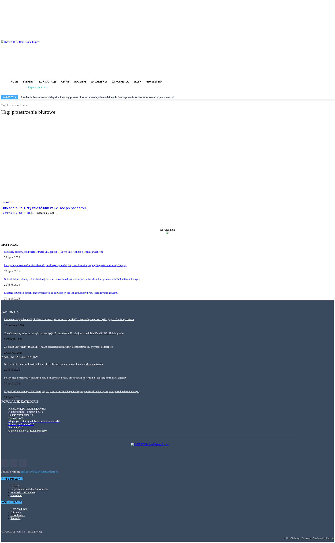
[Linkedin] (60, 89)
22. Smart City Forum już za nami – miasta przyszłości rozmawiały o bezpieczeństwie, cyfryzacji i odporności (58, 347)
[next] (333, 97)
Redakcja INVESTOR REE (17, 212)
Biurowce (6, 202)
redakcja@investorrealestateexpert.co (39, 471)
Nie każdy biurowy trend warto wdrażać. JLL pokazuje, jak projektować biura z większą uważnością (53, 251)
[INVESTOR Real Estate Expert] (167, 56)
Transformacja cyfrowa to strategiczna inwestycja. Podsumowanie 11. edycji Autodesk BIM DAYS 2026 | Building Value (64, 333)
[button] (87, 89)
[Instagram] (54, 89)
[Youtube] (71, 89)
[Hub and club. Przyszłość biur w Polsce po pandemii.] (86, 161)
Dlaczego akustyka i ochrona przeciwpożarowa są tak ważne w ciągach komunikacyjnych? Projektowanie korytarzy (61, 292)
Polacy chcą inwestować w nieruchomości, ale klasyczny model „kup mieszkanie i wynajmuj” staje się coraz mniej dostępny (65, 265)
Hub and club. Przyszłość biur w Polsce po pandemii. (44, 208)
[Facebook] (48, 89)
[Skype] (65, 89)
